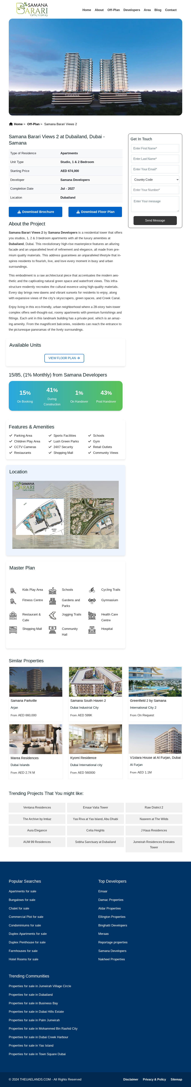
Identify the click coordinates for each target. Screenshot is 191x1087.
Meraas (103, 934)
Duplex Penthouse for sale (27, 942)
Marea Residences (25, 758)
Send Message (155, 220)
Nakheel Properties (111, 959)
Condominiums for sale (25, 925)
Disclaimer (130, 1079)
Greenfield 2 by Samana (148, 700)
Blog (157, 10)
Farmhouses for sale (23, 951)
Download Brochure (37, 212)
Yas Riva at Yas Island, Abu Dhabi (95, 819)
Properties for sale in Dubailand (31, 994)
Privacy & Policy (154, 1079)
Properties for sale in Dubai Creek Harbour (38, 1037)
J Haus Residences (154, 830)
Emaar (102, 891)
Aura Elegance (37, 830)
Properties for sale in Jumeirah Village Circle (40, 986)
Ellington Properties (112, 917)
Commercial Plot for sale (26, 917)
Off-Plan (113, 10)
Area (147, 10)
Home (86, 10)
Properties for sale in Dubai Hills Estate (36, 1011)
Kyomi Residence (83, 758)
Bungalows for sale (22, 900)
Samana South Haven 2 (88, 700)
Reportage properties (113, 942)
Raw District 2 (154, 807)
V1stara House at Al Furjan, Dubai (155, 758)
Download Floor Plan (97, 212)
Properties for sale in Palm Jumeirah (34, 1020)
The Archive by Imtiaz (37, 819)
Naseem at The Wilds (154, 819)
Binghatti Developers (112, 925)
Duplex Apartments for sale (28, 934)
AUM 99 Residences (37, 842)
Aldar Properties (109, 908)
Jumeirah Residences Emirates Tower (154, 844)
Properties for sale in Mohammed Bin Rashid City (43, 1028)
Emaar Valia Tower (95, 807)
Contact (171, 10)
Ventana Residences (37, 807)
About (99, 10)
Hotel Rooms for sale (23, 959)
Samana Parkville (24, 700)
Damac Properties (110, 900)
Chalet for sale (19, 908)
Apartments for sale (22, 891)
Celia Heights (95, 830)
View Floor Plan (62, 358)
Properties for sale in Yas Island (31, 1045)
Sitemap (176, 1079)
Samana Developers (112, 951)
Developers (131, 10)
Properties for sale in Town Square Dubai (37, 1054)
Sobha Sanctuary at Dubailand (95, 842)
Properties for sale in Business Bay (33, 1003)
